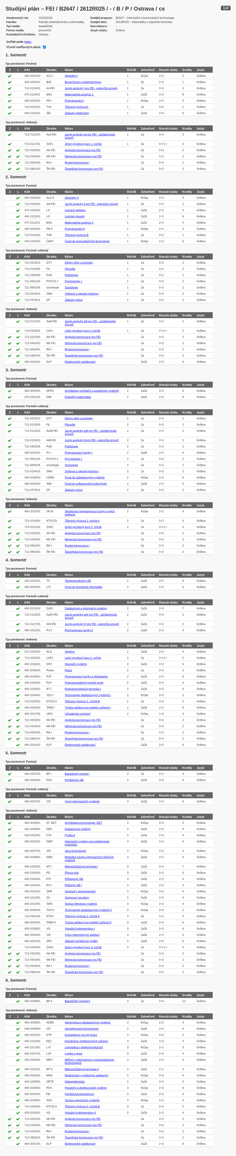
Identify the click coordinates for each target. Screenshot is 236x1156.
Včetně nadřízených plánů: (23, 47)
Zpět (226, 8)
